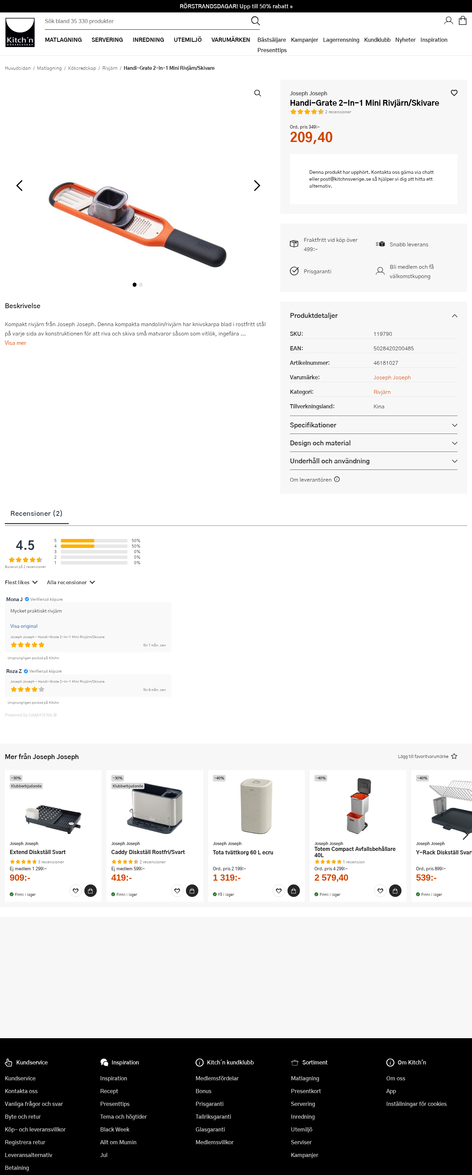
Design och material (320, 443)
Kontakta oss (21, 1091)
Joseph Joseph (308, 93)
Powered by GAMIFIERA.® (31, 715)
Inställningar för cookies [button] (416, 1104)
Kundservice (20, 1078)
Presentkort (306, 1091)
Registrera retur (25, 1142)
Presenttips (272, 50)
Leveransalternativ (28, 1155)
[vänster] (19, 186)
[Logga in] (448, 21)
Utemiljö (301, 1129)
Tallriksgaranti (213, 1116)
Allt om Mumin (118, 1142)
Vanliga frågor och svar (34, 1104)
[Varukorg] (462, 21)
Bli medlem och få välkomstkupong (412, 271)
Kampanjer (304, 40)
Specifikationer (313, 425)
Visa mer (15, 343)
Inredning (303, 1116)
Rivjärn (109, 67)
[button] (454, 92)
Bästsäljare (271, 40)
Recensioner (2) (36, 513)
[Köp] (90, 890)
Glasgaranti (210, 1129)
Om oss (395, 1078)
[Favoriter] (75, 890)
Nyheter (405, 40)
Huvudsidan (18, 67)
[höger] (256, 186)
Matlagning (49, 67)
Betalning (17, 1168)
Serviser (301, 1142)
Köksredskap (82, 67)
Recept (109, 1091)
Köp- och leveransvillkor (35, 1129)
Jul (103, 1155)
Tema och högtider (123, 1116)
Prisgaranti (317, 271)
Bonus (203, 1091)
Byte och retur (23, 1116)
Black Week (114, 1129)
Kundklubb (377, 40)
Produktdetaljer (314, 315)
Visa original (24, 625)
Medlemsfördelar (217, 1078)
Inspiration (434, 40)
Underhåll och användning (330, 461)
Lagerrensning (341, 40)
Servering (303, 1104)
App (391, 1091)
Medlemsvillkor (215, 1142)
